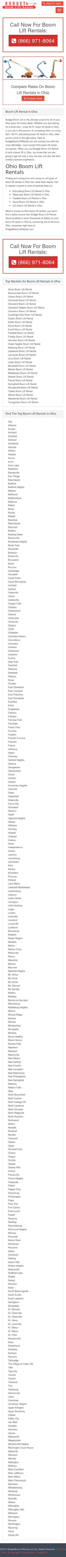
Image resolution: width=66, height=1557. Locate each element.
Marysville (13, 952)
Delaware (12, 672)
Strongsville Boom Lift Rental (23, 387)
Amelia (11, 429)
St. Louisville (14, 1324)
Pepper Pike (14, 1189)
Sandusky (13, 1254)
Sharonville (13, 1269)
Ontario (11, 1152)
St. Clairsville (15, 1313)
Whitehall (12, 1491)
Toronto (12, 1374)
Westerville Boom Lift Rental (22, 398)
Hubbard (12, 836)
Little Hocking (15, 905)
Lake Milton (14, 883)
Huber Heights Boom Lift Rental (24, 344)
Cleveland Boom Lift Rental (22, 303)
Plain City (13, 1203)
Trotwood (12, 1382)
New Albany (14, 1058)
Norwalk (12, 1127)
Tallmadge (13, 1360)
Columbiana (14, 640)
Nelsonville (13, 1054)
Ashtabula (13, 443)
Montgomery (14, 1025)
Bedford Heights (16, 487)
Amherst (12, 432)
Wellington (13, 1462)
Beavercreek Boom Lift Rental (23, 293)
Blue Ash (12, 527)
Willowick (13, 1513)
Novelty (12, 1134)
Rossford (12, 1247)
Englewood (13, 709)
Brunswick (13, 559)
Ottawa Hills (14, 1167)
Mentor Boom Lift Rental (20, 369)
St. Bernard (14, 1309)
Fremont (12, 741)
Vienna (11, 1433)
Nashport (12, 1051)
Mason (11, 956)
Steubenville (14, 1338)
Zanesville (13, 1535)
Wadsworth (13, 1436)
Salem (11, 1251)
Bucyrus (12, 567)
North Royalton (15, 1116)
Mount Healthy (15, 1036)
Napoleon (13, 1047)
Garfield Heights (16, 760)
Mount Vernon (15, 1040)
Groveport (13, 807)
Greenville (13, 800)
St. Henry (13, 1320)
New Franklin (14, 1065)
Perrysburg (13, 1193)
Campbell (13, 574)
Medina (11, 992)
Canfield (12, 585)
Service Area (29, 1552)
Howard (12, 832)
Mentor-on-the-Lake (18, 1000)
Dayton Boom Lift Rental (20, 318)
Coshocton (13, 650)
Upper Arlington (16, 1407)
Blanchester (14, 523)
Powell (11, 1214)
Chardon (12, 607)
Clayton (12, 625)
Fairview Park (15, 719)
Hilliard (11, 821)
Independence (15, 847)
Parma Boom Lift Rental (20, 380)
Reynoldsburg (15, 1225)
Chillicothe (13, 618)
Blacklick (12, 520)
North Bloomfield (16, 1094)
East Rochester (16, 698)
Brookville (13, 556)
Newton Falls (14, 1087)
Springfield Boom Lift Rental (22, 384)
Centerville (13, 599)
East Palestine (15, 694)
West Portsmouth (17, 1480)
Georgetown (14, 767)
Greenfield (13, 796)
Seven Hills (14, 1262)
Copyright (14, 1552)
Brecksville (13, 538)
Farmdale (13, 723)
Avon (10, 461)
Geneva (12, 763)
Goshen (12, 778)
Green (11, 792)
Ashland (12, 439)
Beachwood (14, 479)
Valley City (13, 1418)
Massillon (13, 960)
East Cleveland (16, 687)
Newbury (12, 1083)
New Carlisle (14, 1061)
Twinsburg (13, 1389)
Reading (12, 1222)
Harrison (12, 810)
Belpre (11, 505)
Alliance (12, 425)
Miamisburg (14, 1003)
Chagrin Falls (14, 603)
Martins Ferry (15, 949)
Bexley (11, 512)
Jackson (12, 854)
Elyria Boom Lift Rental (20, 325)
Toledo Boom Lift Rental (20, 391)
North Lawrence (16, 1105)
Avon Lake (13, 465)
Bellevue (12, 501)
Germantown (14, 770)
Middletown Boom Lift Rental (22, 373)
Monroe (12, 1021)
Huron (11, 843)
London (11, 912)
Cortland (12, 647)
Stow (10, 1342)
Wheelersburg (15, 1487)
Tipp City (12, 1371)
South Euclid (14, 1294)
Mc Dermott (14, 985)
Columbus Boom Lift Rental (22, 311)
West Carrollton (16, 1469)
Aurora (11, 458)
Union (11, 1396)
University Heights (17, 1403)
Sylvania (12, 1356)
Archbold (12, 436)
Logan (11, 909)
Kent (10, 865)
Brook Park (14, 545)
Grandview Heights (17, 785)
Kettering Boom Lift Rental (21, 347)
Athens (11, 450)
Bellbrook (13, 494)
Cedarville (13, 592)
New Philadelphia (17, 1076)
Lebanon (12, 894)
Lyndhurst (13, 927)
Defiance (12, 669)
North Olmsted (15, 1109)
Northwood (13, 1120)
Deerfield (12, 665)
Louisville (13, 916)
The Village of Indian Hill (20, 1363)
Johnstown (13, 861)
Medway (12, 996)
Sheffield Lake (15, 1272)
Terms (4, 1552)
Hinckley (12, 829)
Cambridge (13, 570)
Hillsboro (12, 825)
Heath (11, 814)
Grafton (12, 781)
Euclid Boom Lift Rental (20, 329)
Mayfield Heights (16, 971)
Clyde (11, 628)
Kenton (11, 869)
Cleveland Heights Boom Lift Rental (26, 307)
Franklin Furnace (16, 738)
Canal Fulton (14, 578)
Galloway (12, 756)
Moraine (12, 1032)
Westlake (13, 1484)
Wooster (12, 1520)
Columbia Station (17, 636)
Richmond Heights (17, 1229)
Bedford (12, 483)
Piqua (11, 1200)
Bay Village (14, 476)
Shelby (11, 1276)
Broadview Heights (17, 541)
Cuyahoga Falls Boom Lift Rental (25, 314)
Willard (11, 1502)
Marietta (12, 941)
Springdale (13, 1305)
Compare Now (33, 98)
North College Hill (17, 1102)
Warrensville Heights (18, 1444)
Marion (11, 945)
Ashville (12, 447)
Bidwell (11, 516)
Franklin (12, 734)
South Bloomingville (18, 1291)
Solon (11, 1287)
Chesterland (14, 610)
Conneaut (13, 643)
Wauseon (12, 1454)
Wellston (12, 1465)
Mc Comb (13, 982)
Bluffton (12, 530)
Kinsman (12, 876)
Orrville (11, 1160)
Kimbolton (13, 872)
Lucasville (13, 923)
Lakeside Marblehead (19, 887)
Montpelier (13, 1029)
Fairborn (12, 712)
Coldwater (13, 632)
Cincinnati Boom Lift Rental (22, 300)
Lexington (13, 901)
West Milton (14, 1476)
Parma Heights (15, 1178)
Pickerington (14, 1196)
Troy (10, 1385)
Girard (11, 774)
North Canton (14, 1098)
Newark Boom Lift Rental (20, 376)
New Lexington (15, 1069)
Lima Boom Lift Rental (19, 358)
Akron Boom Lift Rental (20, 289)
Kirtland (12, 880)
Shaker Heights (16, 1265)
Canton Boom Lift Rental (20, 296)
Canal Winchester (17, 581)
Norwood (12, 1131)
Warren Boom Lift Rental (20, 394)
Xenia (11, 1531)
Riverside (13, 1236)
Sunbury (12, 1353)
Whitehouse (14, 1494)
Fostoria (12, 730)
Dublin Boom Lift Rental (20, 322)
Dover (11, 680)
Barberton (13, 468)
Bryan (11, 563)
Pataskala (13, 1182)
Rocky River (14, 1240)
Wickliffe (12, 1498)
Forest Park (14, 727)
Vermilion (12, 1429)
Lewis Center (14, 898)
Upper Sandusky (16, 1411)
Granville (12, 789)
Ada (10, 421)
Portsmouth (14, 1211)
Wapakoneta (14, 1440)
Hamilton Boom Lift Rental (21, 340)
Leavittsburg (14, 891)
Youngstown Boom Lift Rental (23, 402)
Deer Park (13, 661)
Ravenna (12, 1218)
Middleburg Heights (18, 1007)
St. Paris (12, 1334)
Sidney (11, 1280)
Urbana (11, 1415)
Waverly (12, 1458)
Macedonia (13, 931)
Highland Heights (16, 818)
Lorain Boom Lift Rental (20, 362)
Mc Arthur (13, 974)
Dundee (12, 683)
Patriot (11, 1185)
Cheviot (12, 614)
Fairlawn (12, 716)
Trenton (12, 1378)
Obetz (11, 1145)
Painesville (13, 1174)
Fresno (11, 745)
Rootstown (13, 1243)
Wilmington (13, 1516)
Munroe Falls (14, 1043)
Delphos (12, 676)
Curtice (11, 658)
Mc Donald (13, 989)
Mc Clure (12, 978)
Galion (11, 752)
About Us (42, 1552)
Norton (11, 1123)
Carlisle (12, 589)
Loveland (12, 920)
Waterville (13, 1451)
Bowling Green (15, 534)
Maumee (12, 967)
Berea (11, 508)
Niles (10, 1091)
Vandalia (12, 1425)
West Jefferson (15, 1473)
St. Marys (13, 1327)
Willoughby (13, 1505)
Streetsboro (14, 1345)
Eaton (11, 705)
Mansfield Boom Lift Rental (22, 365)
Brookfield (13, 549)
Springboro (13, 1302)
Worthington (14, 1524)
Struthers (12, 1349)
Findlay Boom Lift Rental (20, 336)
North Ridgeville (16, 1112)
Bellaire (12, 490)
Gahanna (12, 749)
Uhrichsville (14, 1393)
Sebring (12, 1258)
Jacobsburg (14, 858)
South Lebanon (15, 1298)
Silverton (12, 1283)
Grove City (13, 803)
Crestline (12, 654)
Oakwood (13, 1138)
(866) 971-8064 (53, 3)
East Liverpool (15, 690)
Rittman (12, 1233)
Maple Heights (15, 938)
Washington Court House (20, 1447)
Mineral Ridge (15, 1014)
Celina (11, 596)
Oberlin (11, 1142)
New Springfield (16, 1080)
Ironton (11, 851)
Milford (11, 1011)
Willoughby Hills (16, 1509)
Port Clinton (14, 1207)
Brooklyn (12, 552)
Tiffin (10, 1367)
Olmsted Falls (15, 1149)
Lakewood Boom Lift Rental (22, 351)
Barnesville (13, 472)
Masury (12, 963)
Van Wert (12, 1422)
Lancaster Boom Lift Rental (22, 354)
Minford (12, 1018)
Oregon (11, 1156)
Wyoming (13, 1527)
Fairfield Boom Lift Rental (21, 332)
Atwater (12, 454)
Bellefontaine (14, 498)
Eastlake (12, 701)
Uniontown (13, 1400)
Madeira (12, 934)
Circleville (13, 621)
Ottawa (11, 1163)
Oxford (11, 1171)
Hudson (12, 840)
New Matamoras (16, 1073)
